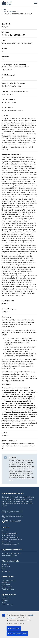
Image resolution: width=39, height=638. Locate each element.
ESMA (4, 600)
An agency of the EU (13, 512)
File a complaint (7, 542)
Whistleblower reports (9, 544)
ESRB (3, 603)
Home (4, 9)
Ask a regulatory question (10, 537)
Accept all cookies (14, 628)
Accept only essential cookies (17, 633)
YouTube (7, 571)
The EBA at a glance (8, 580)
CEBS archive (6, 605)
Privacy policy (6, 582)
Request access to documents (12, 540)
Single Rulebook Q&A (11, 12)
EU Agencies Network (13, 516)
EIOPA (4, 598)
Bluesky (6, 565)
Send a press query (8, 535)
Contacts (5, 531)
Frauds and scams (8, 589)
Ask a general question (9, 533)
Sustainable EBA (15, 521)
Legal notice (6, 585)
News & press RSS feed (9, 555)
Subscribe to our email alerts (11, 553)
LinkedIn (7, 567)
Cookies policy (7, 587)
